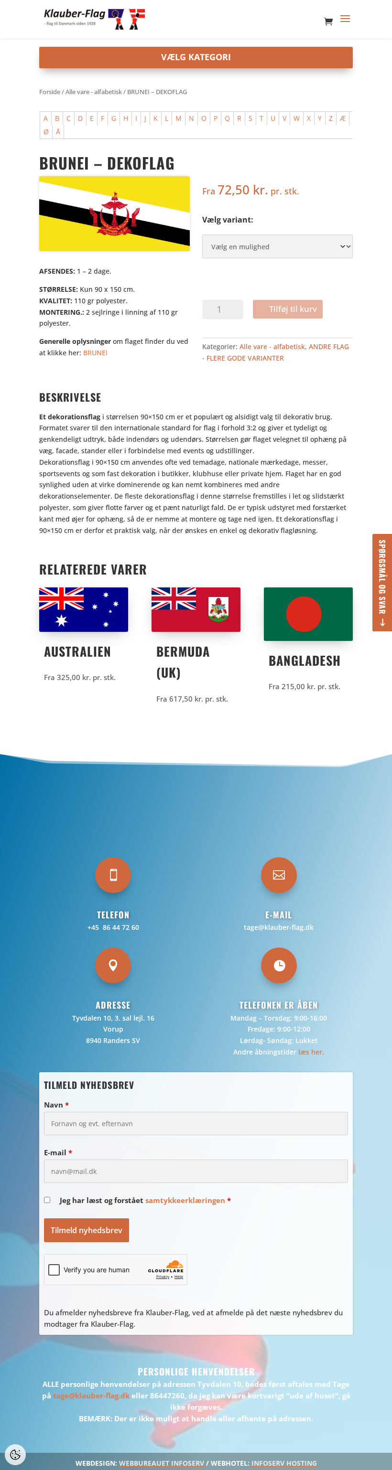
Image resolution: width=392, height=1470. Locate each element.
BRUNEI (95, 352)
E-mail (58, 1152)
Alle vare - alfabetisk (93, 91)
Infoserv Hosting (284, 1463)
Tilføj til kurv (293, 308)
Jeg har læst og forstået (145, 1200)
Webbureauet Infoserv (161, 1463)
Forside (49, 91)
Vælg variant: (227, 219)
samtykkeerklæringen (185, 1200)
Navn (56, 1104)
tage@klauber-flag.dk (279, 927)
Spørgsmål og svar (382, 577)
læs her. (311, 1051)
